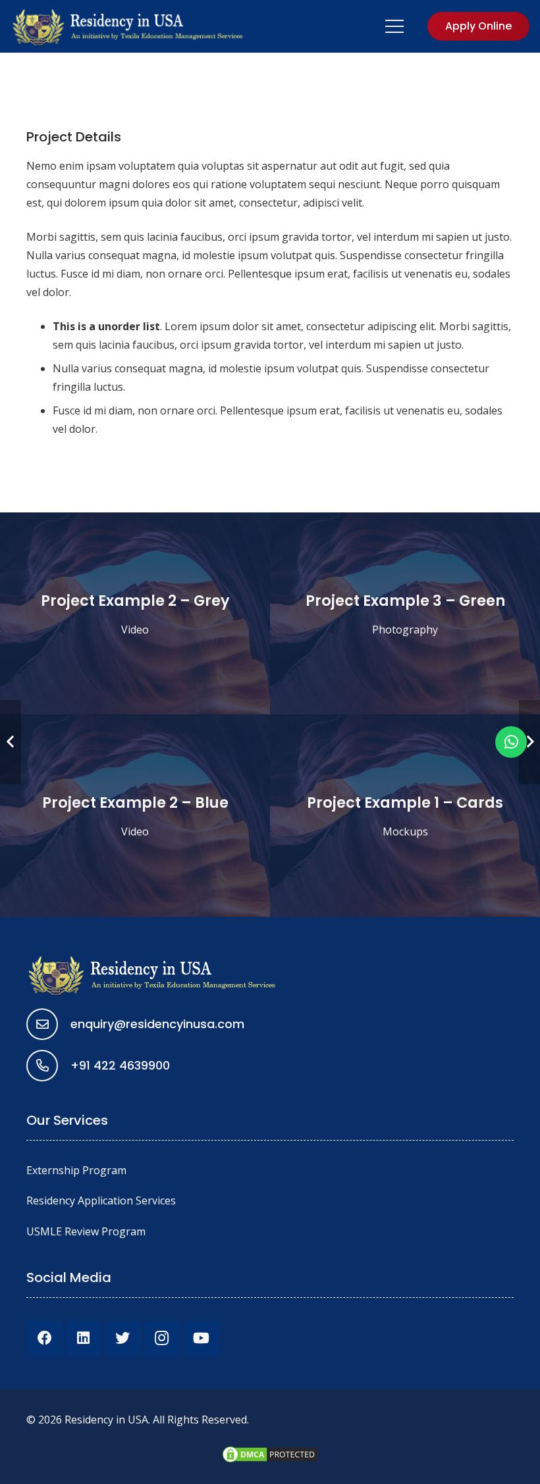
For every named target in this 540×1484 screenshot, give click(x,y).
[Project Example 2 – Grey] (135, 613)
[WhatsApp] (511, 742)
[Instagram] (162, 1338)
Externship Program (76, 1170)
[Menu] (395, 26)
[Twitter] (123, 1338)
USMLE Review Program (86, 1231)
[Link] (129, 26)
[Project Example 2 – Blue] (135, 815)
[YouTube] (201, 1338)
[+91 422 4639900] (48, 1065)
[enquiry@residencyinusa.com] (48, 1024)
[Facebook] (44, 1338)
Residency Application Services (101, 1200)
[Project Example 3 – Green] (405, 613)
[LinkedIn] (83, 1338)
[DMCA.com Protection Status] (270, 1460)
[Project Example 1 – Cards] (405, 815)
